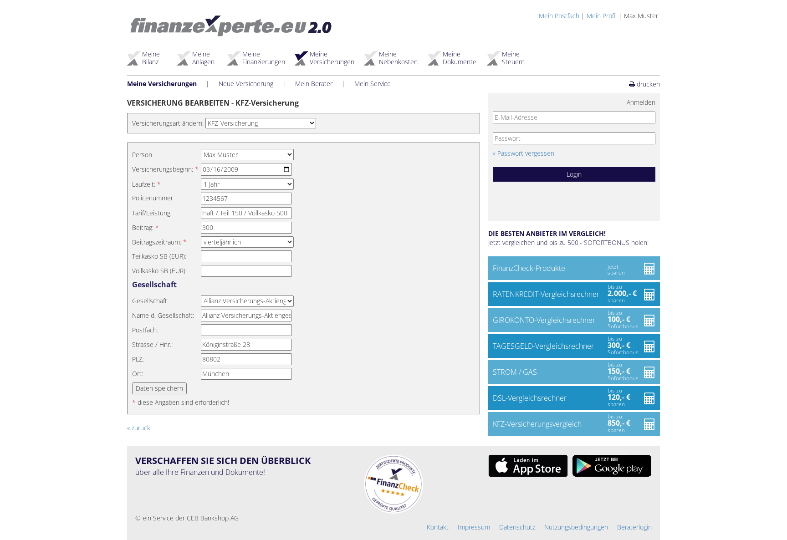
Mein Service (372, 83)
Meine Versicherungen (162, 83)
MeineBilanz (151, 58)
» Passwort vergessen (523, 153)
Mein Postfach (559, 15)
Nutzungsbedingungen (576, 527)
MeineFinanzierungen (263, 58)
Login (574, 174)
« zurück (138, 427)
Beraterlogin (634, 527)
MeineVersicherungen (332, 58)
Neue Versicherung (246, 83)
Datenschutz (517, 527)
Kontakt (438, 527)
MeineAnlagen (203, 58)
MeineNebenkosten (398, 58)
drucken (647, 84)
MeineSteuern (513, 58)
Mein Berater (313, 83)
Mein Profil (602, 15)
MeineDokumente (459, 58)
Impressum (474, 527)
